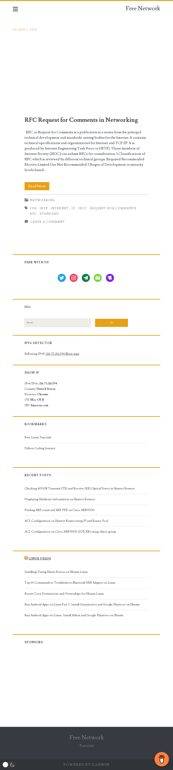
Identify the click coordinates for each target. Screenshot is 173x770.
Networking (42, 200)
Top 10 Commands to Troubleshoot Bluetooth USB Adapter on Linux (70, 583)
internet (60, 208)
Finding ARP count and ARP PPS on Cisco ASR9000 (60, 510)
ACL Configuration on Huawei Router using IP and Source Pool (66, 521)
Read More (38, 187)
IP (73, 208)
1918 (33, 208)
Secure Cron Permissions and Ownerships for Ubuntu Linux (64, 594)
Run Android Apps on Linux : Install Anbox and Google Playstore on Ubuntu (74, 615)
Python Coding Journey (40, 448)
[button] (9, 765)
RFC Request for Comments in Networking (81, 120)
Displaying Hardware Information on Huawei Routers (60, 499)
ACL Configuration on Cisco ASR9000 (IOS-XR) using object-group (70, 531)
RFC (33, 214)
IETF (44, 208)
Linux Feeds (40, 558)
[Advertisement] (86, 66)
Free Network (143, 8)
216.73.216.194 (55, 354)
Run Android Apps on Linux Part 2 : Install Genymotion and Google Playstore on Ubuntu (82, 604)
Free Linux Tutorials (38, 437)
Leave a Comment (47, 222)
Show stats (72, 354)
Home (19, 29)
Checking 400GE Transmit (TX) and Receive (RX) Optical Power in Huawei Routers (80, 488)
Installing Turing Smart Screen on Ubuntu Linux (56, 572)
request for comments (113, 208)
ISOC (82, 208)
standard (49, 214)
